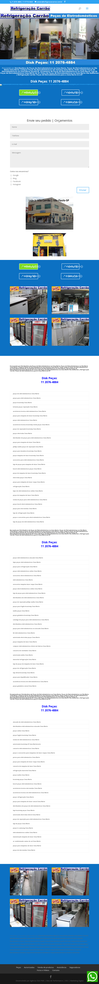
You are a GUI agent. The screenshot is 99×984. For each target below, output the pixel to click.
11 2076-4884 (49, 336)
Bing (14, 133)
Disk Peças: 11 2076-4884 (50, 36)
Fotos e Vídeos (43, 924)
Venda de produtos (46, 922)
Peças (18, 922)
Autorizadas (29, 922)
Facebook (72, 47)
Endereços (72, 56)
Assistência (61, 922)
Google (16, 130)
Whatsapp (30, 47)
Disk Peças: (49, 332)
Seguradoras (74, 922)
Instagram (30, 56)
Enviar (82, 144)
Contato (55, 924)
